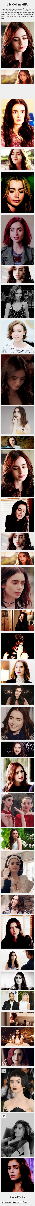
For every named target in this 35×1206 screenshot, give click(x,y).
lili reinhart (16, 1202)
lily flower (24, 1202)
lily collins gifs (6, 1202)
